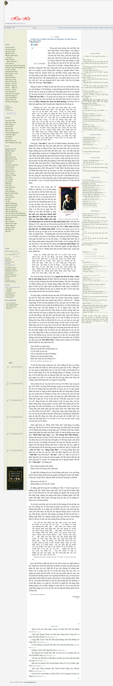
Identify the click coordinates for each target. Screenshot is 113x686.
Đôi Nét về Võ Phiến (88, 91)
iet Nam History (11, 49)
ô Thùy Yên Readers (12, 102)
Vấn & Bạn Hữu (11, 207)
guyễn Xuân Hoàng (12, 193)
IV (94, 198)
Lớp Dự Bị (8, 291)
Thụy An (96, 310)
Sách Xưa (85, 201)
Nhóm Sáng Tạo (87, 289)
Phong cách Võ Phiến (88, 114)
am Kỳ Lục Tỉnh (11, 79)
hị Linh (8, 231)
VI (98, 198)
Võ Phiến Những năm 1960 (90, 93)
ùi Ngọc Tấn (10, 229)
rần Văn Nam (10, 173)
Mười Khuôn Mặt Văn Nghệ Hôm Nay (93, 192)
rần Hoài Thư (10, 197)
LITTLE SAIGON (9, 297)
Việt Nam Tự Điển (9, 110)
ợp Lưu (14, 87)
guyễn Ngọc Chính (12, 217)
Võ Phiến (85, 98)
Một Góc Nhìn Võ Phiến (89, 126)
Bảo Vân (102, 319)
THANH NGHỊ (8, 270)
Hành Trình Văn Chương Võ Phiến (92, 115)
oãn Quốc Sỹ (10, 161)
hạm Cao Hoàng (11, 209)
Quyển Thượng (85, 183)
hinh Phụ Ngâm (11, 134)
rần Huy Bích (10, 167)
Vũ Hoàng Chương (88, 271)
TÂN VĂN (7, 277)
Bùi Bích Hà (88, 322)
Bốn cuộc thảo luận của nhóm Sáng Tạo (93, 291)
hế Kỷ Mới (9, 75)
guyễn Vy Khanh (11, 175)
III (92, 198)
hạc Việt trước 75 (12, 61)
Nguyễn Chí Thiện (88, 312)
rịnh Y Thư (9, 195)
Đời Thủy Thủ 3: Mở (88, 162)
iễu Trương (9, 179)
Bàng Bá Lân (95, 319)
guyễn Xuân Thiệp (11, 205)
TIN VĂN (7, 279)
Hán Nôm (8, 108)
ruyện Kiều (9, 126)
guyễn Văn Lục (10, 171)
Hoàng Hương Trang (88, 139)
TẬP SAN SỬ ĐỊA (9, 273)
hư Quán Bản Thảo (11, 71)
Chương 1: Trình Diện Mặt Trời (91, 160)
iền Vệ (14, 83)
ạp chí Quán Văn (11, 99)
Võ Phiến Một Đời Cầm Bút (90, 70)
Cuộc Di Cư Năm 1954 (10, 303)
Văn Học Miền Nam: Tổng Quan (91, 194)
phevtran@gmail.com (30, 682)
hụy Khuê (9, 177)
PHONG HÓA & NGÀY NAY (11, 251)
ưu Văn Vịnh (10, 169)
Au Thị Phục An (90, 317)
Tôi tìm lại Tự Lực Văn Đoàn (91, 281)
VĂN (6, 265)
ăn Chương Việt (11, 91)
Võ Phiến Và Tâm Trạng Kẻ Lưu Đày (94, 56)
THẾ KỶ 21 (7, 274)
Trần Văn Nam (75, 596)
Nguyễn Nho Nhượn (100, 307)
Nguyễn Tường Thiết (94, 101)
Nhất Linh (85, 286)
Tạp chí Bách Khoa (88, 308)
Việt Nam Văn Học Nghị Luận (90, 189)
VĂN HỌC (7, 258)
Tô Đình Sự (91, 307)
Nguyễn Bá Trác (87, 262)
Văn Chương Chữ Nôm (89, 187)
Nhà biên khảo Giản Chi (89, 141)
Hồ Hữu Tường (86, 269)
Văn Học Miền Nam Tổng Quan (91, 151)
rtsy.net (9, 57)
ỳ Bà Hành (9, 136)
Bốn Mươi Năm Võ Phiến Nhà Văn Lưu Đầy (96, 82)
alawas (8, 83)
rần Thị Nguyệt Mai (12, 211)
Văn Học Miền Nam (88, 215)
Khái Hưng (85, 287)
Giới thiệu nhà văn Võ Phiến (90, 128)
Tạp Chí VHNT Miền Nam (10, 276)
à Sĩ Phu (8, 219)
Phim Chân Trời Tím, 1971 (11, 307)
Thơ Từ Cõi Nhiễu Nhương (90, 205)
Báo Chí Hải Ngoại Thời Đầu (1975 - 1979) (96, 164)
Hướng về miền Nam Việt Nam (91, 213)
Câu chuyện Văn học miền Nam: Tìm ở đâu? (94, 217)
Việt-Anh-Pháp (9, 107)
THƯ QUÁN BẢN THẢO (10, 282)
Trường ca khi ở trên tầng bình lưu (44, 650)
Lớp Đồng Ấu (9, 290)
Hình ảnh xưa (9, 308)
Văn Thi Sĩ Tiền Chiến (88, 180)
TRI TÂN (14, 269)
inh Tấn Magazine (11, 95)
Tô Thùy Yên (86, 142)
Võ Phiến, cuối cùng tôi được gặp (91, 119)
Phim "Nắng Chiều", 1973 (11, 305)
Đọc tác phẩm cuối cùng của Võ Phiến (93, 110)
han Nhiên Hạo (10, 187)
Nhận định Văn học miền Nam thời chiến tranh (95, 300)
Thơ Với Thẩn (87, 59)
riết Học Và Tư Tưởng (12, 93)
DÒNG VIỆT (8, 260)
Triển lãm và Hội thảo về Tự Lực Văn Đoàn (94, 284)
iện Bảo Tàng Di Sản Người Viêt (15, 67)
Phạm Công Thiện (88, 144)
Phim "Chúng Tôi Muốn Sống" (12, 304)
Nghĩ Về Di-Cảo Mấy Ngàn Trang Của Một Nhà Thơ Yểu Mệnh (55, 629)
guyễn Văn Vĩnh (11, 149)
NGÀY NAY (15, 270)
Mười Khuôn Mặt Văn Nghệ (90, 190)
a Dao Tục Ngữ (10, 69)
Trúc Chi (83, 101)
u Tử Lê (8, 199)
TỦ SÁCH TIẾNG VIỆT (11, 293)
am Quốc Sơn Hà (11, 122)
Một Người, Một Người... (89, 137)
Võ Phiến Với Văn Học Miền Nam (91, 105)
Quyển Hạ (93, 183)
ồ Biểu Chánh (10, 151)
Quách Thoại (99, 305)
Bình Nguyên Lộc (97, 321)
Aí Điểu (85, 315)
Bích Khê (88, 321)
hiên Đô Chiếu (10, 120)
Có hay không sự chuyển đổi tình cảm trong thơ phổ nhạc (53, 645)
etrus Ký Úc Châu (11, 81)
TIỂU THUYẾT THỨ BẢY (10, 267)
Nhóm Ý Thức (86, 303)
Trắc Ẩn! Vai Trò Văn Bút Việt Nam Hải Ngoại (95, 167)
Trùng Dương (84, 103)
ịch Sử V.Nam (10, 47)
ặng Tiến (9, 183)
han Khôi (9, 153)
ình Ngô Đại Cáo (11, 140)
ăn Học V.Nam (10, 51)
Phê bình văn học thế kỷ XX (90, 199)
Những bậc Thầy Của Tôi (89, 203)
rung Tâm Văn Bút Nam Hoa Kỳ (15, 65)
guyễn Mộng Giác (11, 203)
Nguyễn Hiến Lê (87, 279)
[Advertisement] (17, 36)
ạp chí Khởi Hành (11, 97)
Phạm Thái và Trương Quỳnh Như (91, 266)
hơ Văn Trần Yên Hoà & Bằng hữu (16, 215)
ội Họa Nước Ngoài (12, 55)
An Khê (90, 315)
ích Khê (8, 155)
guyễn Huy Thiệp (11, 223)
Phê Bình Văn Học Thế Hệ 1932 (91, 185)
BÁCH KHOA (14, 274)
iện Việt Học (10, 63)
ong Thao (9, 185)
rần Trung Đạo (10, 191)
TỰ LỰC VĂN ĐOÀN (9, 254)
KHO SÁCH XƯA (9, 294)
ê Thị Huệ (9, 181)
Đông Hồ (85, 277)
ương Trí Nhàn (10, 227)
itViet (8, 87)
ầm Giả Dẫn (9, 130)
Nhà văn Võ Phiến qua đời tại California (93, 130)
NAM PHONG (8, 269)
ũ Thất (8, 201)
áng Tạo (14, 85)
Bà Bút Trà (99, 317)
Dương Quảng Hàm (88, 268)
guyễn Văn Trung (11, 159)
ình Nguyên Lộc (11, 157)
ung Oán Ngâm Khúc (12, 132)
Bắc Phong (88, 319)
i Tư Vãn (9, 138)
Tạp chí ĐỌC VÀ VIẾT (10, 280)
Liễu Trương (104, 101)
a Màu (8, 85)
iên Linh (8, 163)
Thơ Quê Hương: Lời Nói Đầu (91, 171)
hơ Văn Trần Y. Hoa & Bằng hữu (15, 213)
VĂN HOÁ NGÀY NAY (10, 272)
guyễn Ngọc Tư (11, 225)
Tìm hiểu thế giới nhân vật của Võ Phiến (93, 121)
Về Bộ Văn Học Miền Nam (90, 148)
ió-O (14, 89)
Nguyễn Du (86, 252)
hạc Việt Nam (10, 59)
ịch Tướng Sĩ (10, 124)
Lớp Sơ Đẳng (8, 288)
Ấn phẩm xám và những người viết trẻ (93, 293)
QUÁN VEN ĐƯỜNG (10, 296)
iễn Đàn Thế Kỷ (11, 77)
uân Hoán (9, 189)
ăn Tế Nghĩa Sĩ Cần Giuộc (14, 142)
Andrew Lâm (97, 315)
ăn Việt (8, 89)
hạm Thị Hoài (10, 221)
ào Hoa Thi (9, 128)
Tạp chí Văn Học (8, 259)
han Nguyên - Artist (12, 73)
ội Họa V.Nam (10, 53)
